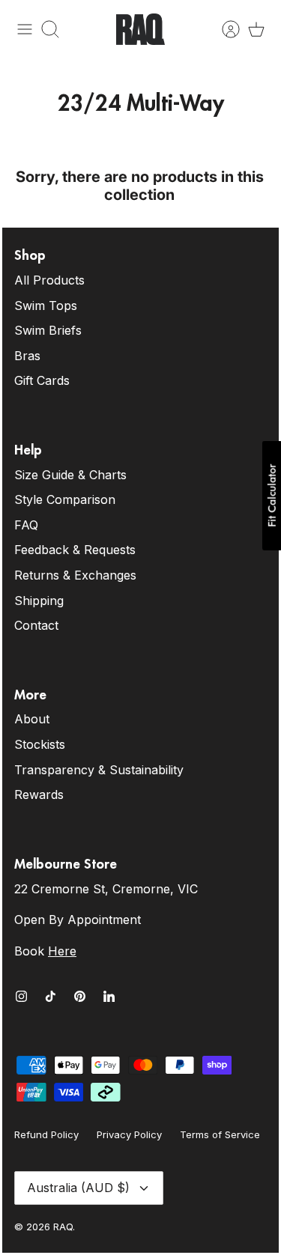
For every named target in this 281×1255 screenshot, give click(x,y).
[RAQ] (140, 29)
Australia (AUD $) (78, 1187)
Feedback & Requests (75, 549)
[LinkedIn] (109, 996)
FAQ (26, 524)
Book (45, 950)
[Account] (223, 29)
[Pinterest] (79, 996)
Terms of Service (220, 1134)
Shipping (39, 600)
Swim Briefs (48, 330)
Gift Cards (42, 380)
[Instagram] (21, 996)
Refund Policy (46, 1134)
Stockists (39, 744)
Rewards (39, 794)
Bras (27, 355)
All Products (49, 280)
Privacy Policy (129, 1134)
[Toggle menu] (24, 29)
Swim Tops (45, 305)
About (31, 718)
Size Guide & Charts (70, 474)
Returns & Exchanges (75, 575)
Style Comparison (64, 499)
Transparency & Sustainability (99, 769)
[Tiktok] (50, 996)
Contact (36, 625)
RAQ (63, 1227)
